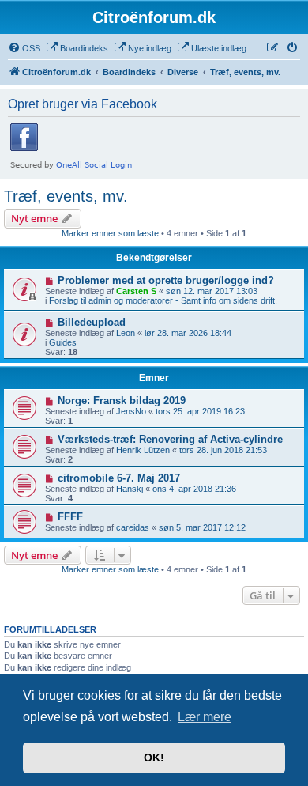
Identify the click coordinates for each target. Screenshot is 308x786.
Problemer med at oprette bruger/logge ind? (166, 280)
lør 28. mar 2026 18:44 (188, 333)
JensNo (131, 411)
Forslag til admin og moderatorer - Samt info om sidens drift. (163, 300)
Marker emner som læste (110, 233)
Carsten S (136, 291)
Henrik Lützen (143, 450)
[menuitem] (24, 48)
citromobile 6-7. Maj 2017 (119, 478)
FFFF (70, 517)
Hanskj (129, 488)
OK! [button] (154, 757)
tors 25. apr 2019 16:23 (200, 411)
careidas (132, 527)
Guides (63, 342)
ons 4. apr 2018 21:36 (194, 488)
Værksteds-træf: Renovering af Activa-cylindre (170, 439)
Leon (125, 333)
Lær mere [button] (204, 717)
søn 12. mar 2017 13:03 (211, 291)
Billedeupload (92, 322)
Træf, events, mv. (66, 196)
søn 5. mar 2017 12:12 (202, 527)
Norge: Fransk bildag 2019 (122, 400)
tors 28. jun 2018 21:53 (223, 450)
